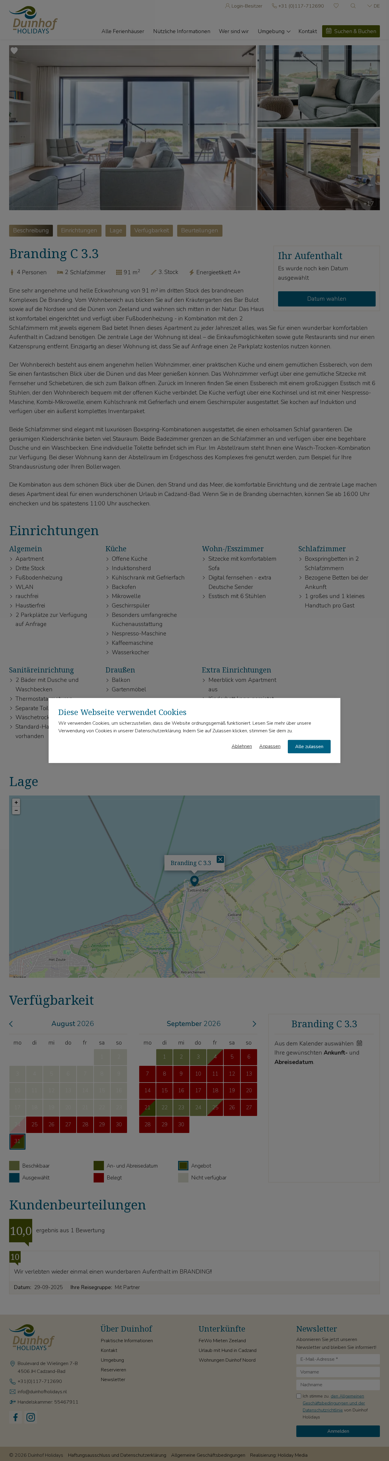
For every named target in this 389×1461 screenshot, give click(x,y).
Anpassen (270, 746)
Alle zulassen (309, 746)
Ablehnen (242, 746)
